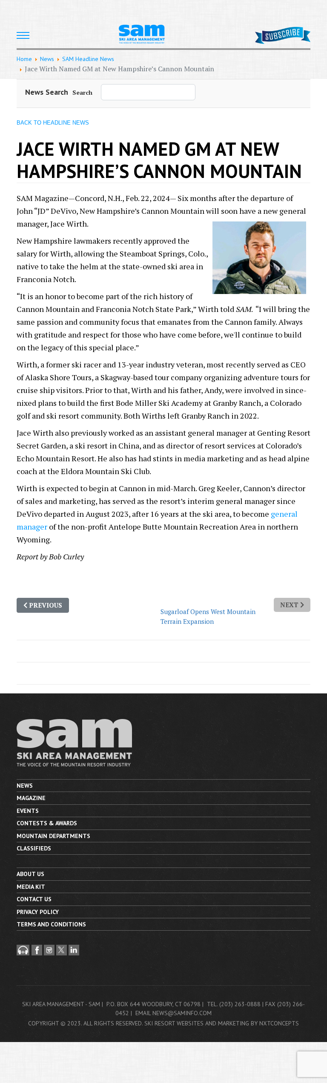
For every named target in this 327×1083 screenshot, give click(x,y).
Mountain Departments (53, 836)
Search (82, 92)
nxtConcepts (279, 1023)
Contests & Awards (47, 823)
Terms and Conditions (51, 924)
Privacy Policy (38, 912)
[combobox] (148, 92)
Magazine (31, 798)
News (25, 785)
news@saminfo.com (182, 1013)
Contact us (34, 899)
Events (28, 811)
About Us (30, 874)
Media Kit (31, 887)
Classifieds (34, 848)
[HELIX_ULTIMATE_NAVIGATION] (23, 35)
